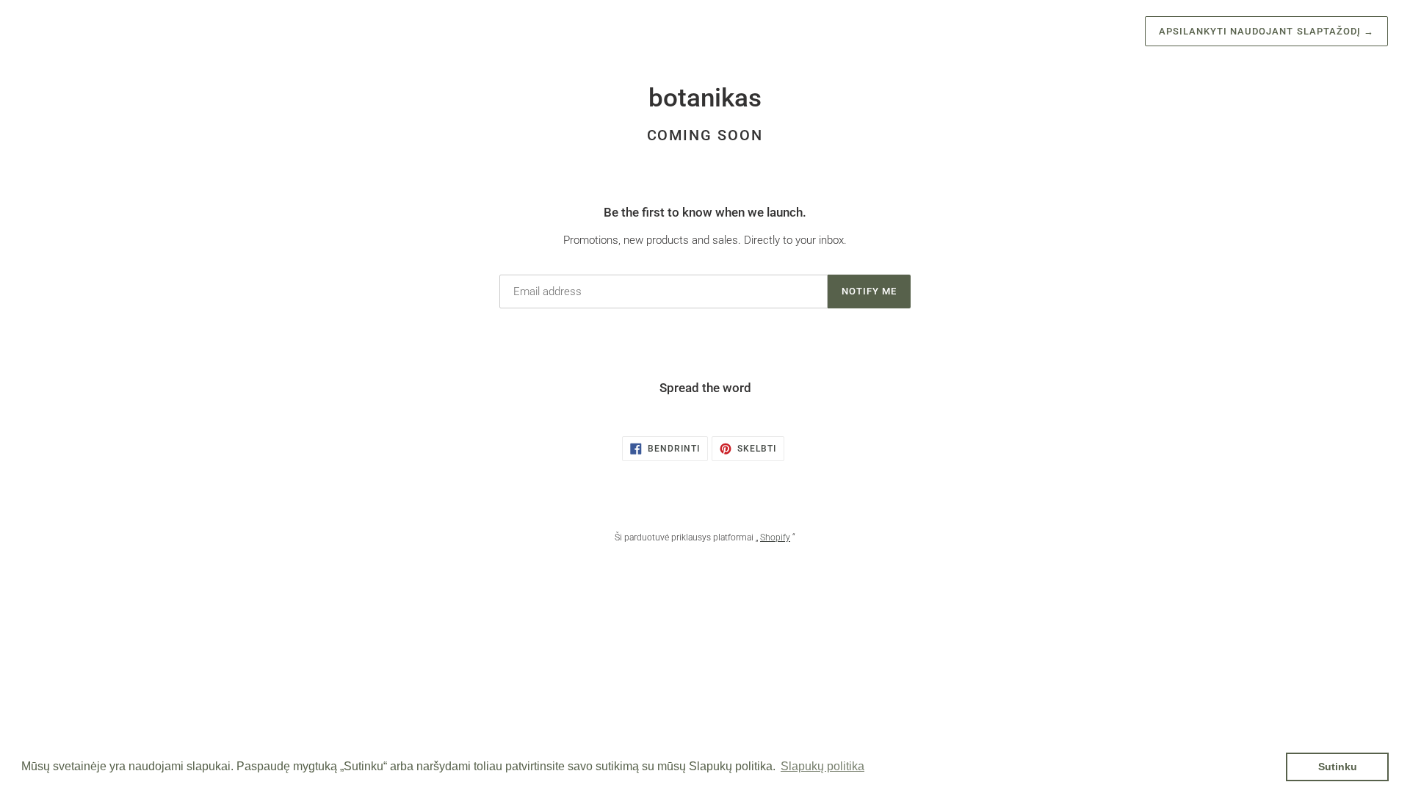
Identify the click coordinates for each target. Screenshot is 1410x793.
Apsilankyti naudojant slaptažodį (1266, 31)
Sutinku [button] (1337, 766)
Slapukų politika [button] (822, 766)
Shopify (775, 537)
